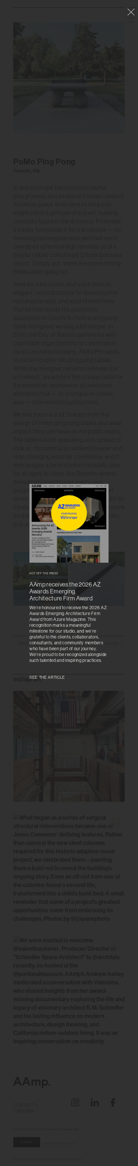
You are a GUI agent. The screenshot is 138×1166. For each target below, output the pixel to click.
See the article (47, 677)
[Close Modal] (131, 12)
